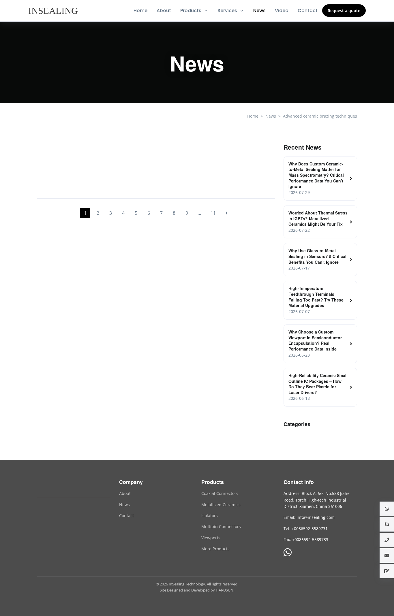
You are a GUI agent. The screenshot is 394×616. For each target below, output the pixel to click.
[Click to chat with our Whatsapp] (288, 553)
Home (140, 10)
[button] (387, 509)
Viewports (210, 537)
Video (281, 10)
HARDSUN (224, 590)
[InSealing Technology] (60, 485)
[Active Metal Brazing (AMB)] (277, 165)
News (259, 10)
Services (227, 10)
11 (213, 213)
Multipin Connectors (221, 526)
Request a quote (344, 10)
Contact (308, 10)
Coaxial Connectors (219, 493)
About (164, 10)
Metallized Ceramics (221, 504)
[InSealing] (53, 10)
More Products (215, 548)
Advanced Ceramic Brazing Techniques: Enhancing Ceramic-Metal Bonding (121, 180)
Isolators (209, 515)
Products (190, 10)
